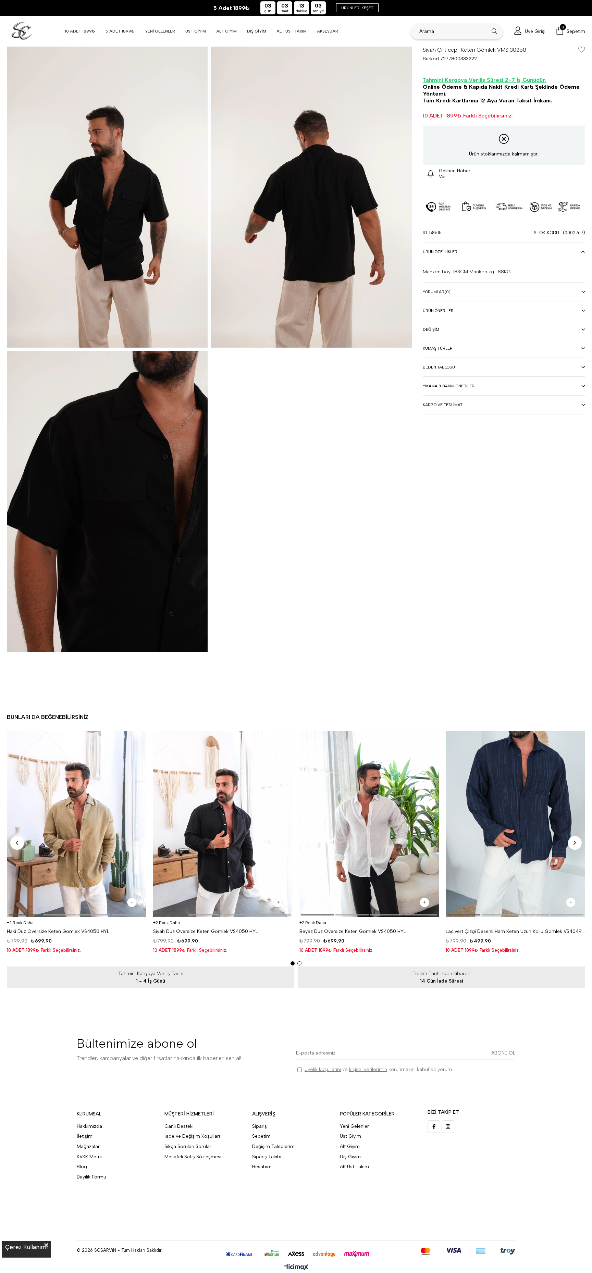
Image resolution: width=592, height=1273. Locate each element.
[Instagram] (448, 1126)
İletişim (84, 1136)
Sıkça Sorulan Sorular (187, 1146)
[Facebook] (434, 1126)
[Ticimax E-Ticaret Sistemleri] (296, 1267)
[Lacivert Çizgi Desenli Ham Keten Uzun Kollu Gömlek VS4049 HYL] (515, 824)
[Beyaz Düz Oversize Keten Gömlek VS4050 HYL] (369, 824)
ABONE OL (503, 1053)
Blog (82, 1167)
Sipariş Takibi (266, 1157)
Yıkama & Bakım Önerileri (449, 386)
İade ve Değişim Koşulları (192, 1136)
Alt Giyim (350, 1146)
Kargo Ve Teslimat (443, 404)
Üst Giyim (350, 1136)
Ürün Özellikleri (440, 251)
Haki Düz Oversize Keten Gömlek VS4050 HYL (58, 931)
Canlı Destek (178, 1126)
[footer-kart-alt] (296, 1254)
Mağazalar (88, 1146)
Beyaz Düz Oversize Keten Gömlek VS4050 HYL (352, 931)
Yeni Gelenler (354, 1126)
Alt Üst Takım (354, 1167)
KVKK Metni (89, 1157)
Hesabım (262, 1167)
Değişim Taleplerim (273, 1146)
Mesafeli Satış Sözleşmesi (192, 1157)
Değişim (431, 329)
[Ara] (494, 31)
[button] (25, 914)
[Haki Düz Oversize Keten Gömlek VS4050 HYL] (76, 824)
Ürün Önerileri (439, 310)
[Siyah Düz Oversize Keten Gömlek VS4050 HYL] (223, 824)
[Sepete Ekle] (132, 902)
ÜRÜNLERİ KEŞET (357, 7)
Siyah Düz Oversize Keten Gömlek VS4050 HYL (205, 931)
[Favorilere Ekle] (581, 50)
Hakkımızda (89, 1126)
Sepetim (261, 1136)
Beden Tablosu (439, 367)
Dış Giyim (350, 1157)
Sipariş (259, 1126)
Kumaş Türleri (438, 348)
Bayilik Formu (91, 1177)
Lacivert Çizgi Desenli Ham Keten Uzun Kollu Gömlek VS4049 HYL (515, 931)
